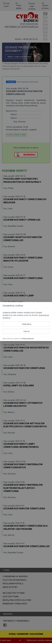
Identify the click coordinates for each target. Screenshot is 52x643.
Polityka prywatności (27, 338)
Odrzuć (26, 331)
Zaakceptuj (26, 324)
